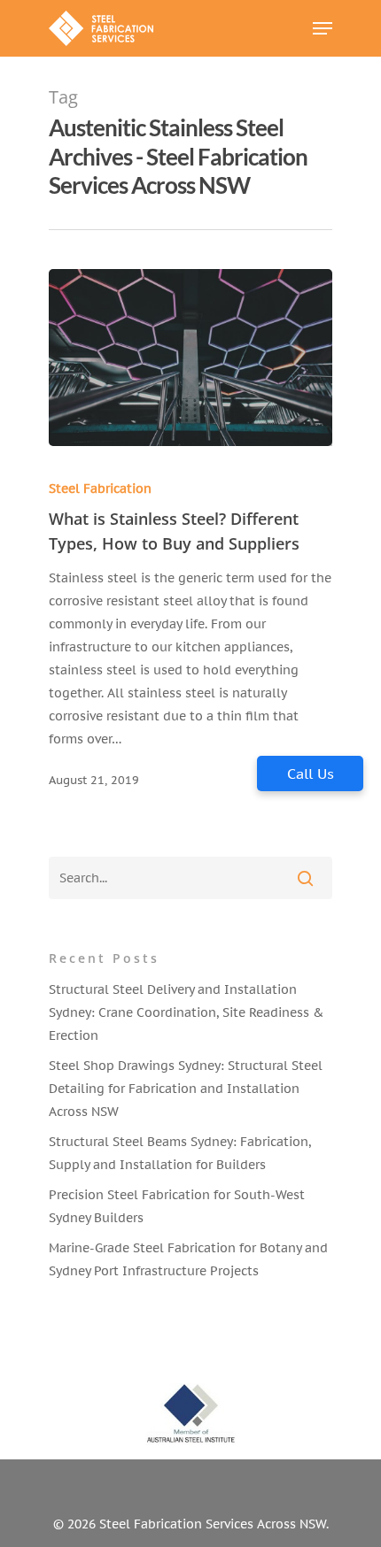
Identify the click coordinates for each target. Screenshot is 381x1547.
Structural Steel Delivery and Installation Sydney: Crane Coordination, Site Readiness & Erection (186, 1012)
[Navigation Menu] (322, 28)
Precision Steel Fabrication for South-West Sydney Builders (177, 1206)
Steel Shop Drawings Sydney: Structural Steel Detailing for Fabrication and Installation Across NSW (186, 1089)
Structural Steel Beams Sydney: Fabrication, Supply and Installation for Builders (180, 1153)
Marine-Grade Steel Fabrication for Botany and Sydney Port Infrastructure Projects (188, 1259)
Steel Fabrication (100, 488)
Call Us (310, 773)
